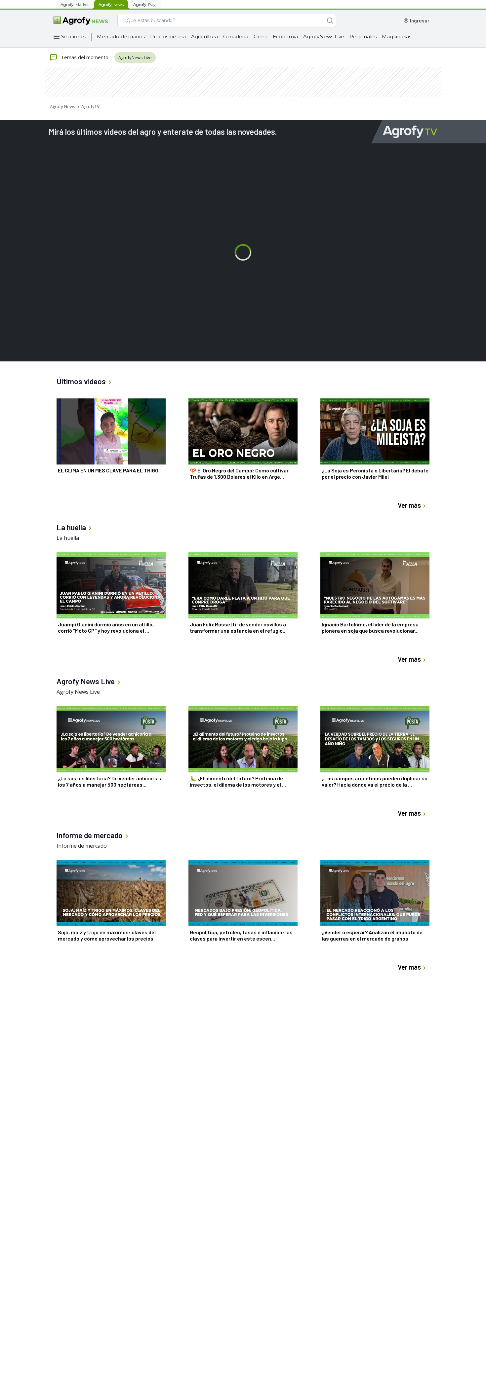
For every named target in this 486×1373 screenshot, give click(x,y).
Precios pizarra (168, 36)
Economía (285, 36)
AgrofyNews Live (323, 36)
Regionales (363, 36)
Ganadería (235, 36)
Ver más (409, 505)
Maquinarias (396, 36)
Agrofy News (62, 106)
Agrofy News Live (78, 691)
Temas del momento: (85, 57)
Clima (260, 36)
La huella (68, 537)
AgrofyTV (90, 106)
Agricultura (204, 36)
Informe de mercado (82, 845)
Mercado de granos (121, 36)
